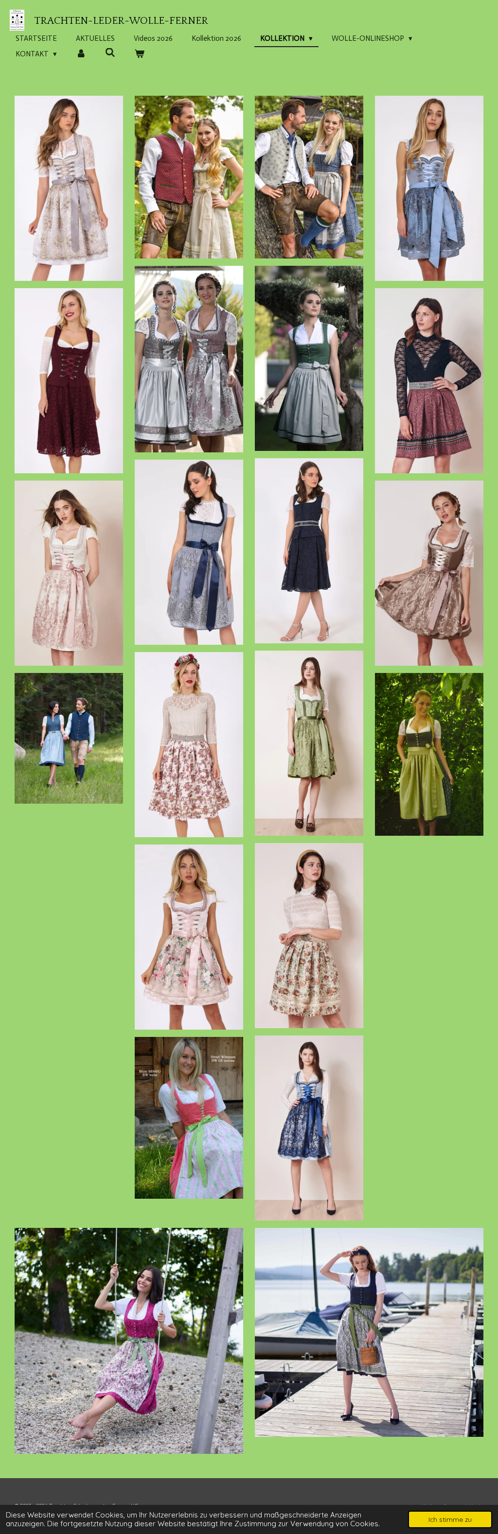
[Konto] (81, 54)
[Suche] (110, 53)
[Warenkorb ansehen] (139, 54)
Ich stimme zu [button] (450, 1519)
